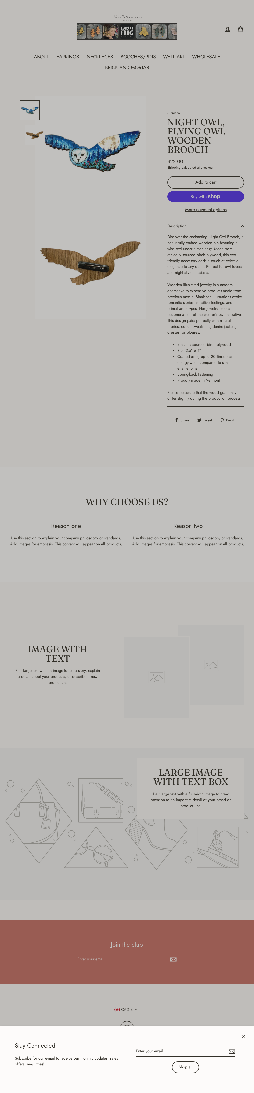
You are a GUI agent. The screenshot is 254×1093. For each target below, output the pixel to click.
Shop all (185, 1067)
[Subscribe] (231, 1051)
